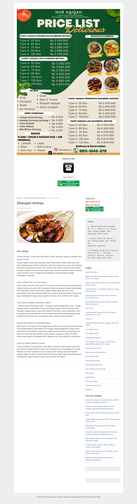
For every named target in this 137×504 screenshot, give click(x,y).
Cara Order (89, 308)
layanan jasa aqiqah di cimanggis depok (33, 323)
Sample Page (89, 377)
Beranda (19, 198)
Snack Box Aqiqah (91, 381)
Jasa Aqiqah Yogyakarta (93, 337)
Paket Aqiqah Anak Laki (93, 348)
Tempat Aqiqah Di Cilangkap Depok (35, 198)
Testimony (88, 389)
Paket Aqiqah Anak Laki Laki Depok (32, 282)
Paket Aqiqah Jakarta (92, 360)
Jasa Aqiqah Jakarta (92, 333)
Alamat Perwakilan (91, 272)
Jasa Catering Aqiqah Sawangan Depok (33, 302)
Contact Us (89, 319)
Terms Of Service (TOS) (93, 385)
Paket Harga (89, 373)
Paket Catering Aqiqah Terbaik (95, 369)
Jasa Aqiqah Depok (91, 329)
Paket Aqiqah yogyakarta (93, 365)
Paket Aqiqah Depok (92, 356)
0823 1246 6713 (68, 177)
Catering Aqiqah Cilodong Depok (31, 343)
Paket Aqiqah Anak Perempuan (95, 352)
